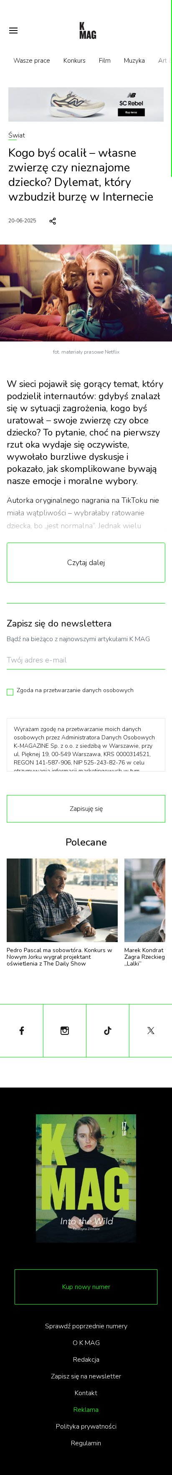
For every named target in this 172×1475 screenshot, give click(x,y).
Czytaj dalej (86, 563)
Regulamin (86, 1443)
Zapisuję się (86, 808)
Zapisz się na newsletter (86, 1376)
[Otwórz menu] (13, 30)
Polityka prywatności (86, 1426)
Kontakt (86, 1393)
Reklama (86, 1409)
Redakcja (86, 1359)
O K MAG (86, 1343)
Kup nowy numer (86, 1287)
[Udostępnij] (53, 221)
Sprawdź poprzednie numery (86, 1326)
